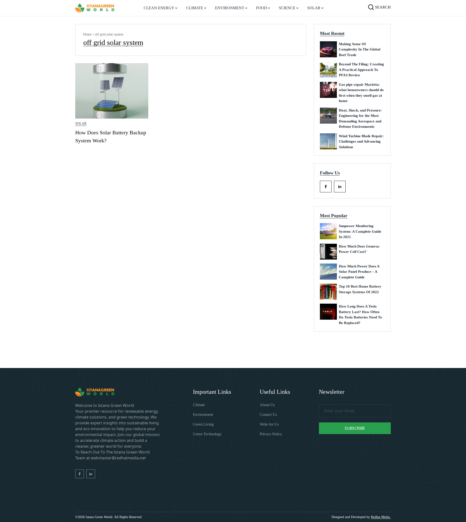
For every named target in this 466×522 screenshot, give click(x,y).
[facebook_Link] (326, 186)
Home (87, 34)
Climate (199, 405)
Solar (80, 123)
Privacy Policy (271, 434)
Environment (203, 414)
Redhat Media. (381, 517)
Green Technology (207, 434)
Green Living (203, 424)
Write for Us (269, 424)
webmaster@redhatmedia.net (118, 458)
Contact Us (268, 414)
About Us (267, 405)
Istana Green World (99, 517)
